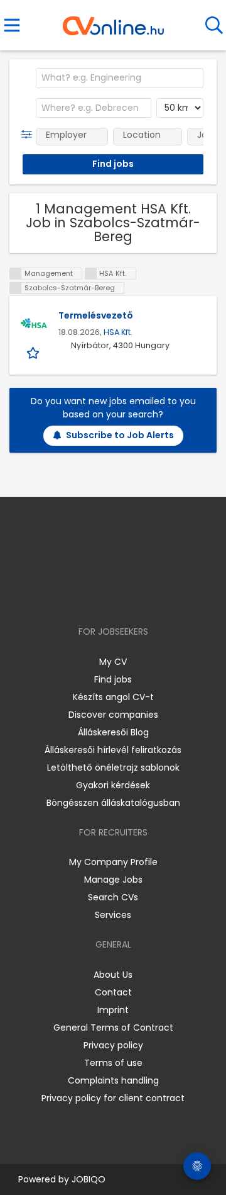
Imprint (113, 1010)
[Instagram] (105, 595)
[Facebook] (84, 595)
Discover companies (113, 714)
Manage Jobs (113, 879)
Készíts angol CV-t (113, 697)
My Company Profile (113, 862)
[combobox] (119, 78)
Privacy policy (113, 1045)
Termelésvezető (95, 315)
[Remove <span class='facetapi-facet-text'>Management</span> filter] (15, 273)
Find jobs (113, 679)
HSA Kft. (118, 332)
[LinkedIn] (126, 595)
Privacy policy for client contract (113, 1098)
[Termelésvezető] (34, 325)
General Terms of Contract (113, 1027)
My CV (113, 661)
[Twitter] (144, 595)
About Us (113, 974)
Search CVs (113, 897)
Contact (113, 992)
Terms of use (113, 1062)
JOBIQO (88, 1179)
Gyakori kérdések (113, 785)
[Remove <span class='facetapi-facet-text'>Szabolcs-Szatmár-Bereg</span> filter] (15, 288)
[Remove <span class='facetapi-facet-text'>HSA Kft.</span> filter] (91, 273)
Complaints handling (113, 1080)
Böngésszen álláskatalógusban (113, 802)
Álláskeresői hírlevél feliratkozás (113, 750)
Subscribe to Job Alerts (120, 435)
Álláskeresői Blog (113, 732)
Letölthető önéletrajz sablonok (113, 767)
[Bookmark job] (34, 352)
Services (113, 915)
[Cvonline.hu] (113, 21)
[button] (29, 135)
